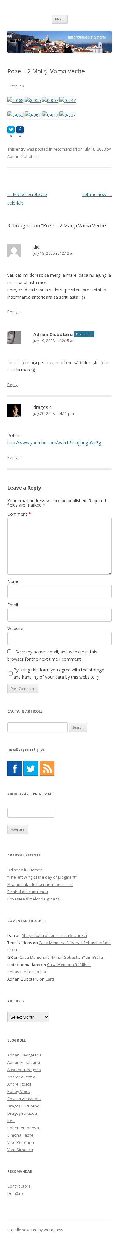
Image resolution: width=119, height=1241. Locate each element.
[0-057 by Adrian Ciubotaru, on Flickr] (50, 100)
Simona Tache (20, 1135)
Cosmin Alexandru (24, 1098)
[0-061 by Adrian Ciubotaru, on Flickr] (33, 115)
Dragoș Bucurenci (23, 1106)
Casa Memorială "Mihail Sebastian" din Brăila (61, 957)
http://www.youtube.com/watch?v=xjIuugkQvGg (54, 443)
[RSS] (47, 768)
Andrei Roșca (19, 1084)
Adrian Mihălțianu (23, 1062)
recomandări (65, 149)
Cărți (49, 979)
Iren (11, 1120)
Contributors (19, 1186)
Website (15, 628)
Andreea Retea (21, 1077)
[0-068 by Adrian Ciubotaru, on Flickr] (15, 100)
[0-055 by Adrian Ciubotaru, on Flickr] (33, 100)
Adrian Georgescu (24, 1055)
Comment (19, 514)
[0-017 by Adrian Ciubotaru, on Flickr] (50, 115)
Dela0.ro (15, 1193)
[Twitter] (30, 768)
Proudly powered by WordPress (35, 1230)
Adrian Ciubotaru (23, 156)
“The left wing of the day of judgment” (42, 877)
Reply (12, 311)
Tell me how (97, 194)
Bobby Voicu (18, 1091)
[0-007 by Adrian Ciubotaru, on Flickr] (68, 115)
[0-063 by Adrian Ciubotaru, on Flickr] (15, 115)
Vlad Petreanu (20, 1142)
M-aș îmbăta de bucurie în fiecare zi (40, 884)
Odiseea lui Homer (24, 870)
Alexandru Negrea (24, 1069)
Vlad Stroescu (20, 1149)
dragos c (42, 407)
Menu (59, 19)
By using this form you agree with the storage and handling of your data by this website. (58, 673)
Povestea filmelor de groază (33, 899)
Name (13, 581)
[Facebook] (14, 768)
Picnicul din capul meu (27, 891)
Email (12, 605)
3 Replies (15, 86)
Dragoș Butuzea (22, 1113)
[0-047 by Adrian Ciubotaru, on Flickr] (68, 100)
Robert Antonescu (24, 1128)
